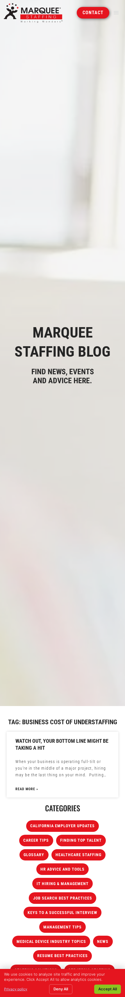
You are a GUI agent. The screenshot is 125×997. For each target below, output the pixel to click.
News (102, 941)
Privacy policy (15, 989)
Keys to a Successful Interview (62, 912)
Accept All (107, 989)
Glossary (34, 854)
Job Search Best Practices (62, 898)
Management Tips (62, 927)
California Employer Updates (62, 825)
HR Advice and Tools (62, 869)
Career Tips (36, 840)
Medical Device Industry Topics (51, 941)
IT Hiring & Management (63, 883)
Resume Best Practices (62, 955)
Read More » (26, 789)
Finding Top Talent (81, 840)
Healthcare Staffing (78, 854)
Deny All (60, 989)
